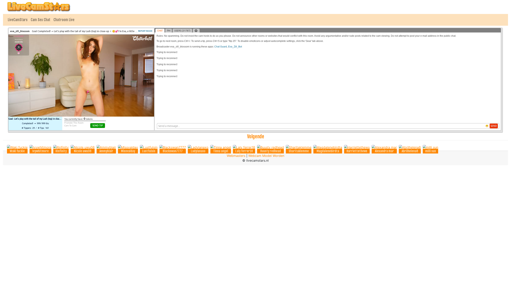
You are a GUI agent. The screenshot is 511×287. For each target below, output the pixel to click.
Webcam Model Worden (266, 156)
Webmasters (236, 156)
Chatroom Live (63, 20)
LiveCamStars (18, 20)
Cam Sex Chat (40, 20)
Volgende (255, 137)
